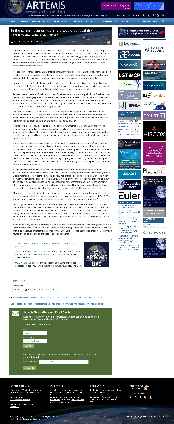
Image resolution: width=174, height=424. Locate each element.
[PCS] (154, 105)
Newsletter (149, 21)
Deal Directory (40, 21)
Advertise (137, 15)
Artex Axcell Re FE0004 (125, 121)
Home (14, 21)
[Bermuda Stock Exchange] (129, 154)
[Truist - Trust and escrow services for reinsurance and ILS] (154, 116)
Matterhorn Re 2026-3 (125, 132)
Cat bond (32, 297)
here (75, 94)
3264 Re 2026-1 (123, 126)
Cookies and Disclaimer (32, 419)
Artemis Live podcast (29, 262)
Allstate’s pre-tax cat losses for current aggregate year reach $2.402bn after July (129, 247)
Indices (125, 21)
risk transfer (97, 297)
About (118, 15)
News (24, 21)
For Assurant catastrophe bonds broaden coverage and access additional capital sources (59, 303)
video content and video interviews (54, 254)
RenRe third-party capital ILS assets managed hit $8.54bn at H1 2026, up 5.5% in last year (129, 229)
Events (90, 21)
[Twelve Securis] (154, 49)
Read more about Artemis (20, 400)
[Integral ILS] (154, 75)
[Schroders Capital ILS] (154, 65)
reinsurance (87, 297)
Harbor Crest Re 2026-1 (126, 129)
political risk (77, 297)
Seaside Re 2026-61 (125, 124)
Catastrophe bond (44, 297)
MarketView (60, 21)
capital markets (23, 297)
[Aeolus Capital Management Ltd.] (129, 54)
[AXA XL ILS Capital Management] (129, 95)
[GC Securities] (154, 85)
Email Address (30, 361)
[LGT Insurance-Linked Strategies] (129, 74)
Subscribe (30, 367)
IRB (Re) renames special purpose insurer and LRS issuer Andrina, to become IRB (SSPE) (129, 220)
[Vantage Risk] (129, 85)
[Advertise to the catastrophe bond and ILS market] (154, 212)
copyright (20, 416)
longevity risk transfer (65, 402)
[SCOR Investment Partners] (129, 174)
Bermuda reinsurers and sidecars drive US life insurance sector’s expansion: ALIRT (128, 239)
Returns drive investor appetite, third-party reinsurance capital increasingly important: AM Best (129, 210)
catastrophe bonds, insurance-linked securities (66, 391)
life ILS (74, 400)
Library (76, 21)
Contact (126, 15)
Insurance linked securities (62, 297)
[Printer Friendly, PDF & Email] (20, 280)
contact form (100, 392)
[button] (163, 21)
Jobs (136, 21)
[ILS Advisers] (154, 95)
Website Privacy (15, 419)
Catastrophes (107, 21)
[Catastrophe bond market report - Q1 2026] (140, 32)
